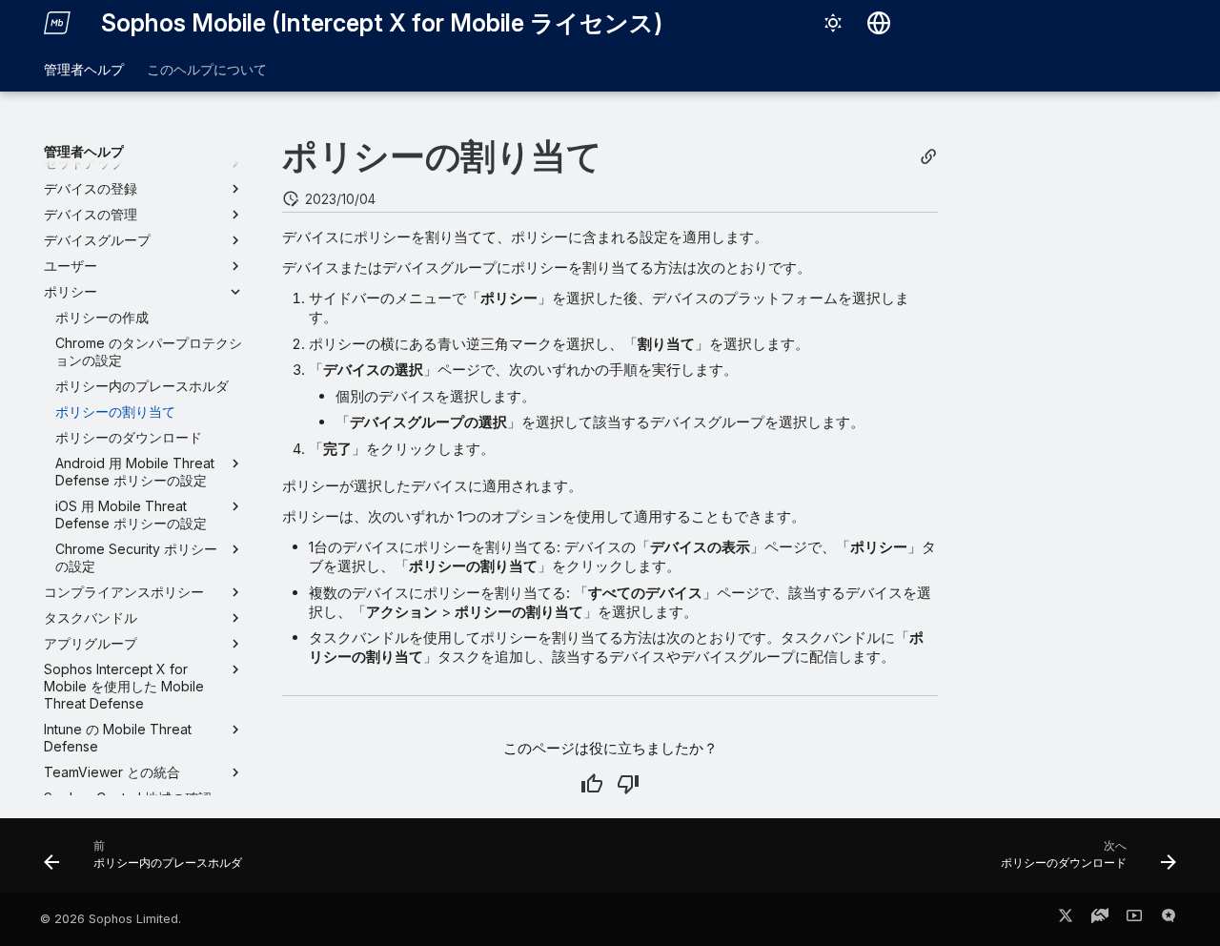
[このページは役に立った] (592, 783)
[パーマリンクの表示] (928, 157)
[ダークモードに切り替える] (833, 23)
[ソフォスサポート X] (1065, 919)
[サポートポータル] (1100, 919)
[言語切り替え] (879, 23)
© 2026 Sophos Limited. (110, 919)
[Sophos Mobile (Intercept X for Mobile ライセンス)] (57, 23)
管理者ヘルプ (84, 69)
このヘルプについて (207, 69)
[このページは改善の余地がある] (628, 783)
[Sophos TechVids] (1134, 919)
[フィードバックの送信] (1168, 919)
